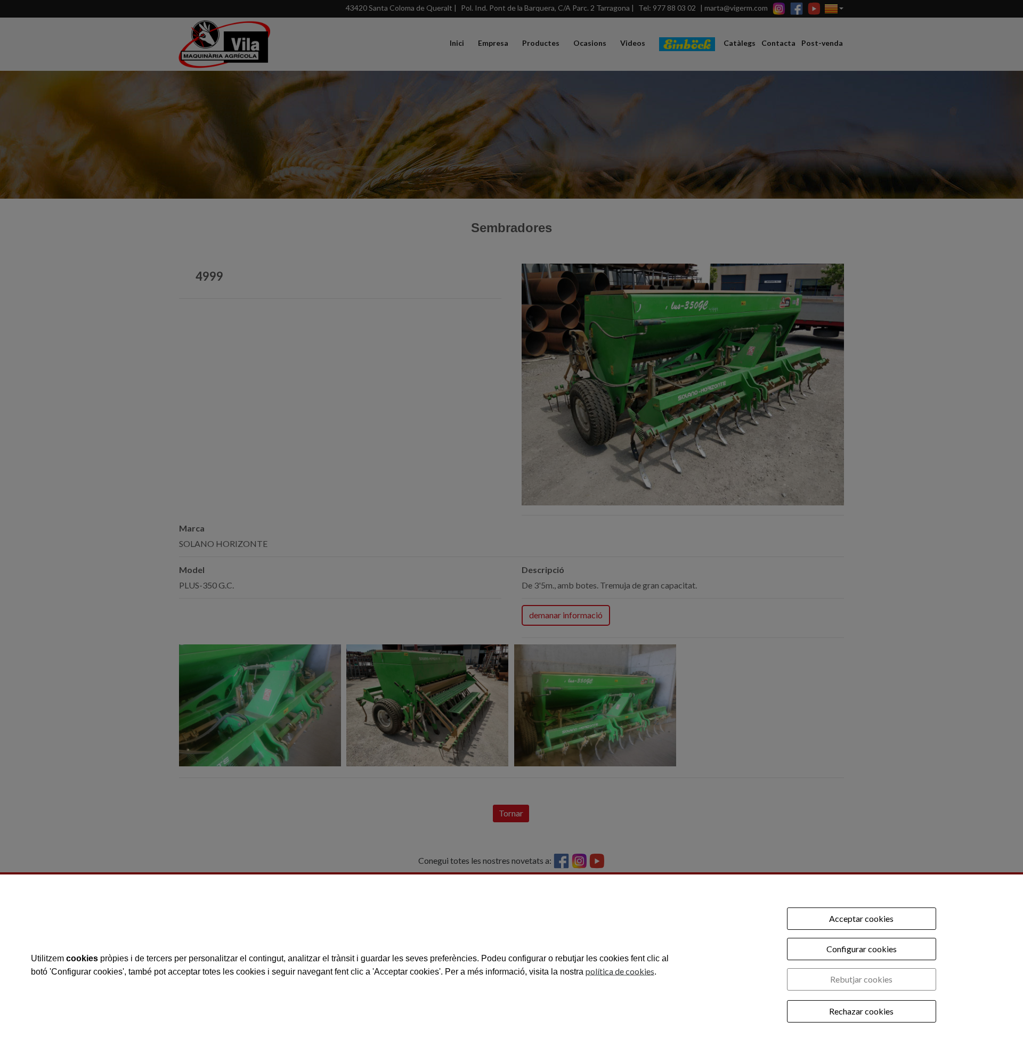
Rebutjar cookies (861, 979)
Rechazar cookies (861, 1011)
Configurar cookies (861, 949)
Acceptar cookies (861, 918)
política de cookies (620, 971)
